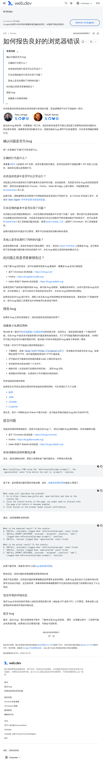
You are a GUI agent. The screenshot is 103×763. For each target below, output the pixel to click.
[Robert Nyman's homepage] (57, 119)
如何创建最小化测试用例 (33, 332)
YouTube (7, 729)
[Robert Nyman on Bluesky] (53, 119)
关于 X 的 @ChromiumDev (15, 725)
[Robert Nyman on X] (46, 119)
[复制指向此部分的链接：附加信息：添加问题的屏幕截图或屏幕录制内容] (50, 574)
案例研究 (8, 710)
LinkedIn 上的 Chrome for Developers (20, 734)
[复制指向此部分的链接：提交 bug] (16, 613)
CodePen (13, 406)
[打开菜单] (4, 3)
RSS (6, 738)
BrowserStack (10, 190)
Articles (8, 11)
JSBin (11, 397)
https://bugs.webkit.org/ (52, 281)
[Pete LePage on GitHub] (19, 119)
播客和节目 (9, 714)
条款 (5, 750)
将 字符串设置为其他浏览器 (25, 199)
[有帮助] (94, 33)
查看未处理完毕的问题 (13, 691)
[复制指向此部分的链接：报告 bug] (18, 309)
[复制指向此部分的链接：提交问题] (18, 420)
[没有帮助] (98, 33)
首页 (5, 33)
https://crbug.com (43, 272)
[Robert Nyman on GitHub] (49, 119)
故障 (11, 392)
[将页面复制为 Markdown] (91, 41)
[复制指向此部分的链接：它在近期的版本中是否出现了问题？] (48, 208)
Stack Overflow (67, 246)
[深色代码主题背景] (98, 466)
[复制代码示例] (101, 466)
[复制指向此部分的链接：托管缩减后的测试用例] (27, 381)
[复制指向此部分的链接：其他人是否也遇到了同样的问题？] (45, 239)
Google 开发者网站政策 (32, 648)
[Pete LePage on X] (16, 119)
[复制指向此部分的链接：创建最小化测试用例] (29, 325)
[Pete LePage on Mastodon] (23, 119)
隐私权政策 (14, 750)
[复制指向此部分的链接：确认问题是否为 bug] (34, 141)
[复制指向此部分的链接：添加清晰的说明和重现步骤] (37, 452)
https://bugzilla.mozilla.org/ (31, 276)
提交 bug (8, 686)
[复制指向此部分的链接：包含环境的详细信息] (29, 595)
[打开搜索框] (66, 3)
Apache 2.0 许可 (86, 645)
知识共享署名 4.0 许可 (45, 645)
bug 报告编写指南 (43, 566)
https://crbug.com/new (46, 434)
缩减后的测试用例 (56, 482)
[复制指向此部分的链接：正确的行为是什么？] (29, 158)
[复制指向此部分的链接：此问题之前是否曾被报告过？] (47, 258)
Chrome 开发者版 (11, 701)
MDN (12, 164)
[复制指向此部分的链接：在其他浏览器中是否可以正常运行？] (48, 176)
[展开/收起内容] (17, 51)
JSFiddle (13, 402)
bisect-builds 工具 (54, 221)
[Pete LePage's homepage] (27, 119)
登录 (98, 3)
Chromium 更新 (11, 706)
